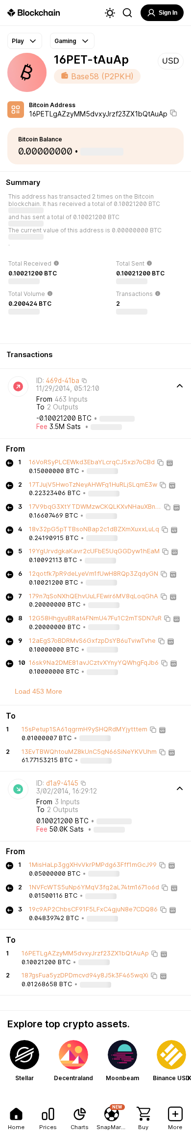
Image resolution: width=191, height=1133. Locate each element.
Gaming (65, 41)
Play (18, 41)
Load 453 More (38, 691)
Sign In (168, 12)
